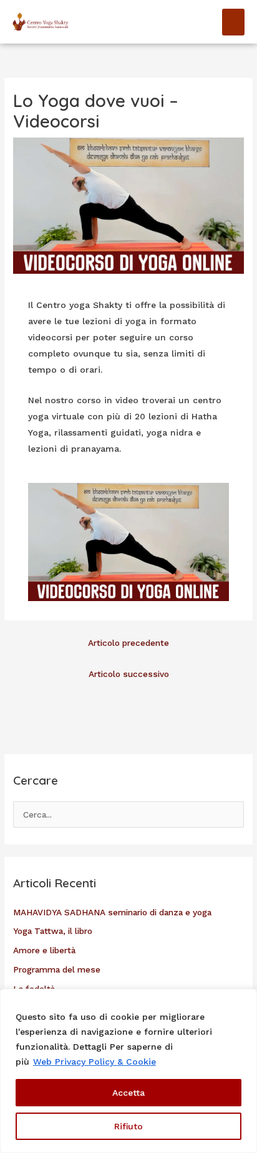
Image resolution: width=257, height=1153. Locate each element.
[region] (128, 1071)
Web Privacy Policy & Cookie (94, 1062)
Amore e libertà (44, 950)
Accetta (128, 1093)
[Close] (243, 999)
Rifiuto (128, 1126)
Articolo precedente (128, 643)
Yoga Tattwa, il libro (52, 931)
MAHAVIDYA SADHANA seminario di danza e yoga (112, 912)
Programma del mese (56, 969)
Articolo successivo (129, 674)
